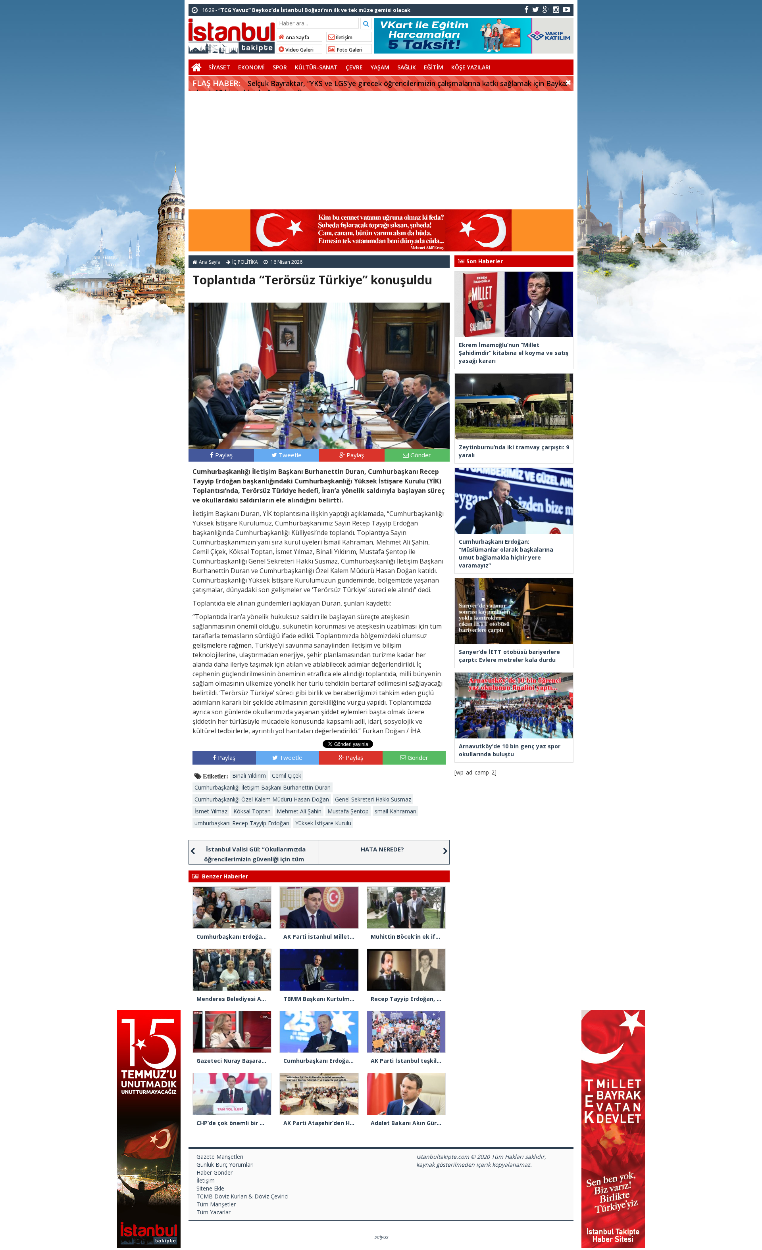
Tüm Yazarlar (213, 1212)
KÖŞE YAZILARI (471, 67)
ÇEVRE (354, 67)
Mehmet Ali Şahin (299, 811)
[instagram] (556, 9)
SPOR (280, 67)
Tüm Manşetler (216, 1204)
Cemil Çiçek (286, 775)
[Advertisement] (381, 150)
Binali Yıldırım (249, 775)
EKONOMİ (251, 67)
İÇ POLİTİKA (245, 262)
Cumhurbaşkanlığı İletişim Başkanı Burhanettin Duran (262, 787)
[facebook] (526, 9)
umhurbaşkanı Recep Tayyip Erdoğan (241, 823)
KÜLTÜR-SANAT (316, 67)
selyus (381, 1236)
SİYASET (219, 67)
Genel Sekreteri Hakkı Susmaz (373, 799)
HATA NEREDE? (382, 849)
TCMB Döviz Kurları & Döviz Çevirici (242, 1196)
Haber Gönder (214, 1172)
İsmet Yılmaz (210, 811)
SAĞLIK (406, 67)
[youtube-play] (566, 9)
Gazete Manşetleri (219, 1156)
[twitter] (535, 9)
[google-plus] (546, 9)
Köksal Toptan (252, 811)
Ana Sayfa (297, 37)
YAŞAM (380, 67)
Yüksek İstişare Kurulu (323, 823)
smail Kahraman (395, 811)
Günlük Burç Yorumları (225, 1164)
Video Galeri (299, 49)
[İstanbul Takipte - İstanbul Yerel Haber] (232, 34)
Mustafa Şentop (348, 811)
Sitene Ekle (210, 1188)
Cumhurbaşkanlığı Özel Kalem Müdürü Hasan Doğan (261, 799)
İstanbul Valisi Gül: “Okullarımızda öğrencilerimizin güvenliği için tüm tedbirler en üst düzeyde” (255, 859)
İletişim (343, 37)
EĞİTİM (433, 67)
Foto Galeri (348, 49)
